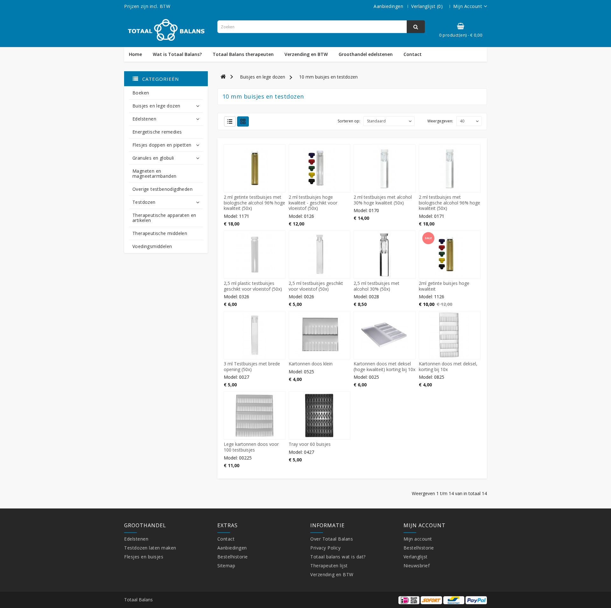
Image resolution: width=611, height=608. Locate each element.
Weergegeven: (440, 121)
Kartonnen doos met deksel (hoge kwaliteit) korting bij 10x (384, 366)
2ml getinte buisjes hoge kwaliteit (444, 286)
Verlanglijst (416, 557)
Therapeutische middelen (159, 233)
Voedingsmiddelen (152, 246)
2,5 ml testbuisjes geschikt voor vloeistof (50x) (316, 286)
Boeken (140, 93)
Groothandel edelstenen (366, 54)
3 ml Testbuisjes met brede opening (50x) (252, 366)
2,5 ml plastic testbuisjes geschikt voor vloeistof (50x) (253, 286)
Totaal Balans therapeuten (243, 54)
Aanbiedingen (388, 6)
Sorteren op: (349, 121)
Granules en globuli (153, 158)
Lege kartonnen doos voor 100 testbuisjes (251, 447)
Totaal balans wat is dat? (338, 557)
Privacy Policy (325, 548)
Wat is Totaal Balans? (177, 54)
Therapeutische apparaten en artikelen (164, 217)
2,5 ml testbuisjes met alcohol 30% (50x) (376, 286)
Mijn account (418, 539)
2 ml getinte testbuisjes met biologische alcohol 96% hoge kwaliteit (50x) (254, 202)
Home (135, 54)
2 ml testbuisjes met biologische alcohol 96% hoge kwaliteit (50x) (449, 202)
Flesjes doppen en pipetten (161, 145)
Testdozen (144, 202)
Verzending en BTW (306, 54)
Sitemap (226, 566)
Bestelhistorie (232, 557)
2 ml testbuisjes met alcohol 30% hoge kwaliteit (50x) (383, 200)
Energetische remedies (157, 132)
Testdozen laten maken (150, 548)
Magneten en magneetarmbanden (154, 173)
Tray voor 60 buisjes (310, 444)
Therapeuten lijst (329, 566)
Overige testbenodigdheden (162, 189)
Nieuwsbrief (417, 566)
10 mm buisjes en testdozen (328, 77)
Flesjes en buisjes (143, 557)
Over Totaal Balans (331, 539)
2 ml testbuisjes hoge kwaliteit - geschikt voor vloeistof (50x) (313, 202)
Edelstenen (144, 119)
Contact (413, 54)
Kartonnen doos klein (311, 364)
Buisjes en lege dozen (156, 106)
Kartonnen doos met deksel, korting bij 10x (448, 366)
